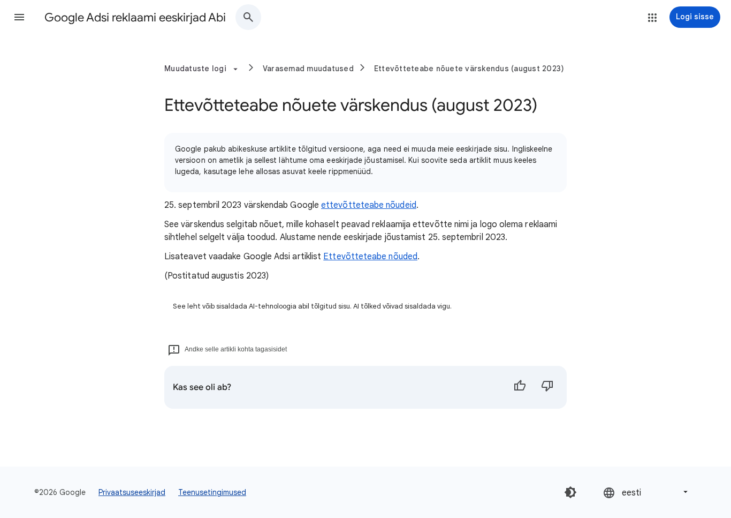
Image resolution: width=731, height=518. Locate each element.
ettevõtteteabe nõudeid (368, 205)
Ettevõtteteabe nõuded (370, 256)
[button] (19, 17)
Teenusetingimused (212, 492)
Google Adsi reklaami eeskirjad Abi (135, 17)
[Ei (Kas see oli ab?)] (547, 387)
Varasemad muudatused (308, 68)
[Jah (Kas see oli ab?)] (519, 387)
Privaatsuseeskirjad (131, 492)
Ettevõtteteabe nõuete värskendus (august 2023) (469, 68)
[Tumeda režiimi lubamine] (570, 492)
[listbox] (646, 492)
